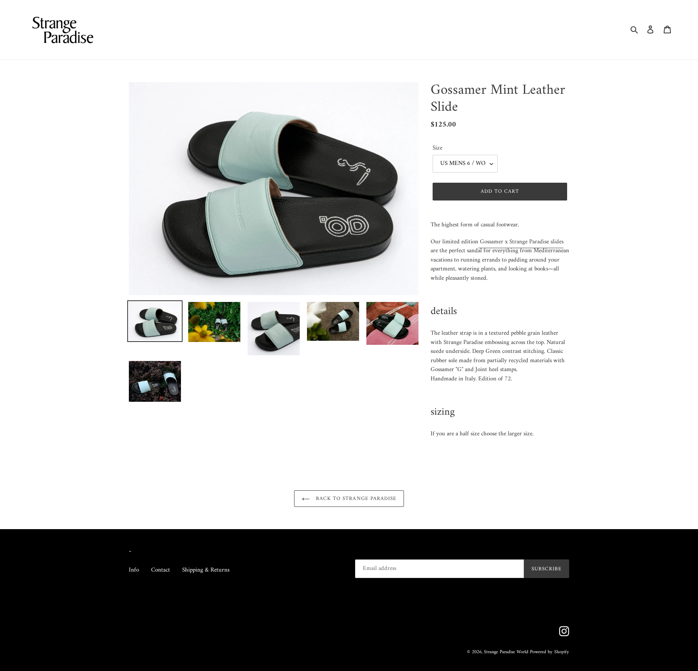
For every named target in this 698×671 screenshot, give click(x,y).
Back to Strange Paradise (355, 498)
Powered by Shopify (549, 652)
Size (437, 148)
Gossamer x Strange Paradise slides (521, 241)
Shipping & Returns (205, 570)
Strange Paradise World (506, 652)
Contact (160, 570)
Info (134, 570)
